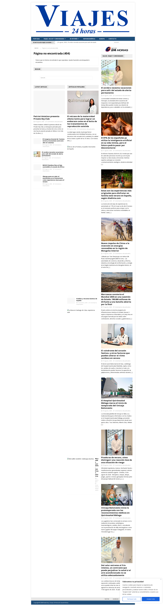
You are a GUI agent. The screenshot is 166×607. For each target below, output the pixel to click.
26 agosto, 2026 (39, 121)
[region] (141, 590)
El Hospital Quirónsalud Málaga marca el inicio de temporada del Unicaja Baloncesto (114, 404)
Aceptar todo (151, 599)
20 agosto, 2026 (107, 201)
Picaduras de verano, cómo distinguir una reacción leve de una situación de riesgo (116, 460)
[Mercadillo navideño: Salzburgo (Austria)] (80, 459)
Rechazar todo (131, 599)
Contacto (112, 39)
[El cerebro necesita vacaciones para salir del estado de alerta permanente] (37, 154)
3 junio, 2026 (72, 129)
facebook (115, 599)
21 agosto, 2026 (107, 150)
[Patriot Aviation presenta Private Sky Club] (49, 102)
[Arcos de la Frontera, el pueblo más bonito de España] (82, 148)
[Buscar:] (122, 42)
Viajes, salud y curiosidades (54, 39)
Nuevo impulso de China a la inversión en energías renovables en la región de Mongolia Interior (115, 247)
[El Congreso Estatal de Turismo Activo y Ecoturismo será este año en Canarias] (37, 141)
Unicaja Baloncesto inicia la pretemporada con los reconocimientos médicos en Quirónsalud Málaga (115, 511)
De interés (74, 39)
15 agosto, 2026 (107, 578)
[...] (42, 133)
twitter (107, 599)
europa (102, 39)
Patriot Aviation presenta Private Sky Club (46, 117)
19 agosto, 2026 (107, 253)
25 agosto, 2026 (47, 158)
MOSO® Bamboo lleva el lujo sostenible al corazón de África (53, 166)
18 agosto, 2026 (107, 411)
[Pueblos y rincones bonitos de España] (71, 301)
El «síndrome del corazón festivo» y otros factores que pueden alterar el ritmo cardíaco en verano (115, 354)
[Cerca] (160, 579)
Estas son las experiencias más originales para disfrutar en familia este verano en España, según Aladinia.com (116, 194)
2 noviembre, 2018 (82, 302)
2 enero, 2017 (97, 480)
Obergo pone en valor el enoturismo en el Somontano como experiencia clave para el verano (53, 179)
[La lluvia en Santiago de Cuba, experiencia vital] (82, 311)
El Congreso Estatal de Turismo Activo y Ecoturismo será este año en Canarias (53, 140)
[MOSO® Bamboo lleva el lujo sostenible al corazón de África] (37, 167)
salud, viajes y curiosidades (113, 56)
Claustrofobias (64, 602)
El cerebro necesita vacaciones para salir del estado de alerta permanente (52, 154)
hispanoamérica (89, 39)
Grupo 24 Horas (54, 602)
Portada (36, 39)
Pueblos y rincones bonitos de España (86, 299)
